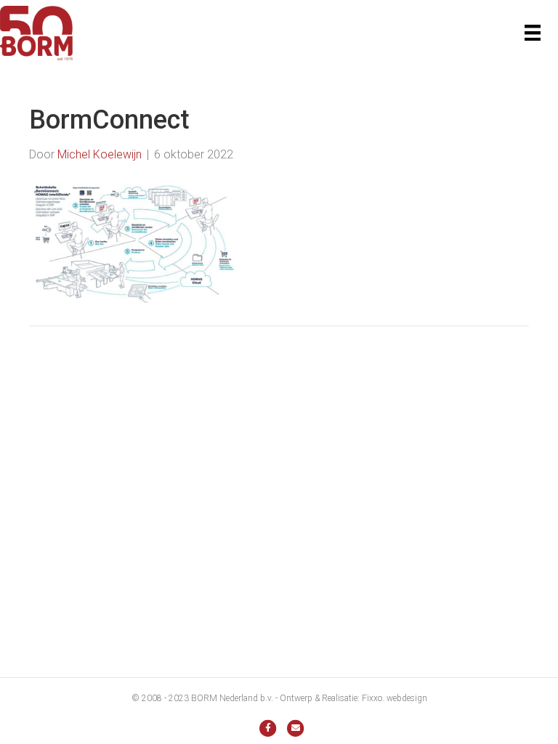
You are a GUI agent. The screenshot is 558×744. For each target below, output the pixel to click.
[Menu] (532, 33)
